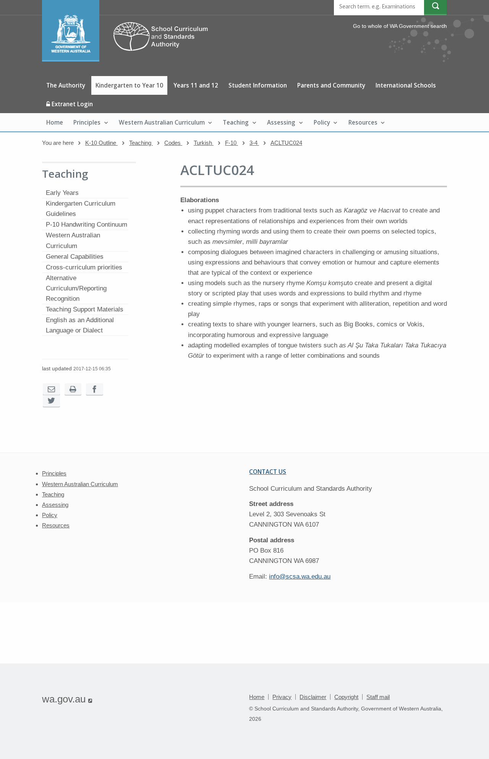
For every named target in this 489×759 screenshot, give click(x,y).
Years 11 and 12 (195, 85)
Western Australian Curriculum (162, 122)
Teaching (236, 122)
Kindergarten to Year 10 (129, 85)
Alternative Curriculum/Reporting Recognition (76, 288)
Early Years (62, 192)
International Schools (406, 85)
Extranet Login (71, 104)
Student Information (257, 85)
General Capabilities (75, 256)
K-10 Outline (101, 142)
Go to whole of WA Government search (400, 26)
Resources (362, 122)
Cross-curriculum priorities (84, 267)
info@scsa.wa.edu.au (299, 576)
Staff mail (378, 697)
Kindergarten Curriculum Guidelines (80, 208)
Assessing (281, 122)
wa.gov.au (67, 699)
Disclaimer (313, 697)
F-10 (231, 142)
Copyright (346, 697)
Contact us (267, 471)
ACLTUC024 (286, 142)
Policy (322, 122)
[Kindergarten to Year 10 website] (128, 59)
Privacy (281, 697)
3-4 (254, 142)
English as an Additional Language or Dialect (80, 325)
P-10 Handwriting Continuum (86, 224)
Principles (86, 122)
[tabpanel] (313, 282)
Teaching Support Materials (84, 309)
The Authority (65, 85)
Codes (173, 142)
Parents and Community (331, 85)
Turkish (204, 142)
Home (54, 122)
